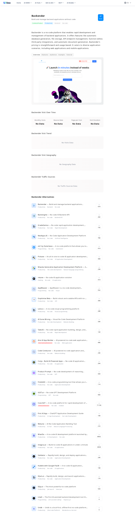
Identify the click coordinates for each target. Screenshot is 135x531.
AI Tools (37, 3)
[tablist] (53, 55)
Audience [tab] (53, 55)
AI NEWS (27, 3)
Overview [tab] (36, 55)
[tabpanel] (67, 82)
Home (19, 3)
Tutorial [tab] (69, 55)
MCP (60, 3)
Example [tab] (62, 55)
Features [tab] (45, 55)
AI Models (70, 3)
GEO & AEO (49, 3)
